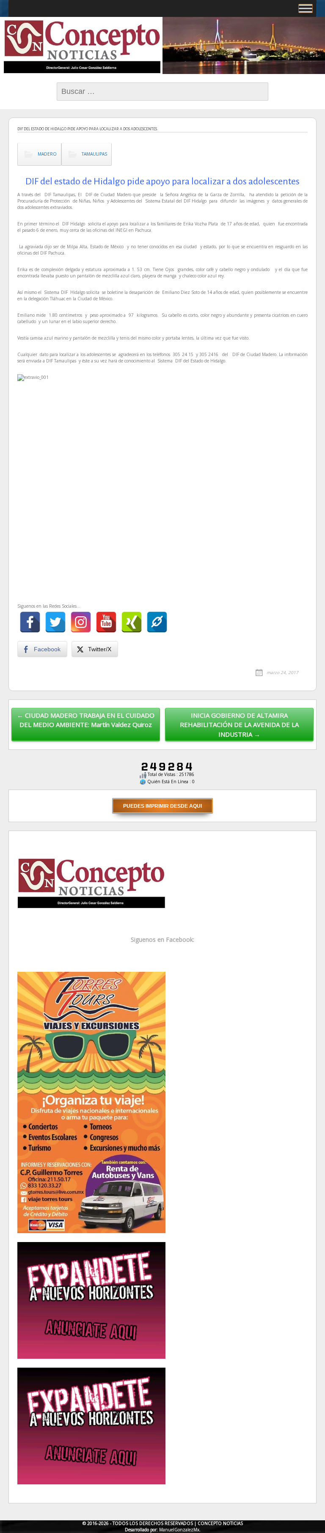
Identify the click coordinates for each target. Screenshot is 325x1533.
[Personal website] (157, 622)
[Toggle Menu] (305, 8)
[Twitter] (55, 622)
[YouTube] (106, 622)
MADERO (47, 154)
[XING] (131, 622)
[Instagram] (80, 622)
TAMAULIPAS (94, 154)
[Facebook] (30, 622)
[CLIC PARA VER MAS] (91, 1102)
